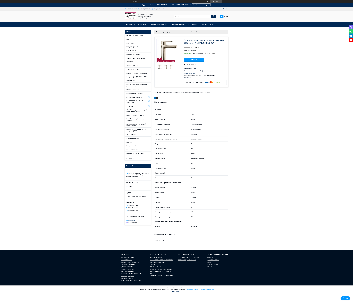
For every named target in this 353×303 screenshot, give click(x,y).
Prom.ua (185, 288)
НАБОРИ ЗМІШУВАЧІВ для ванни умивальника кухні (136, 85)
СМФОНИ (152, 264)
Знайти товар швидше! (201, 5)
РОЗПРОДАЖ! (130, 43)
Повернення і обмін (212, 264)
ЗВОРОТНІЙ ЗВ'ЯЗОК (133, 149)
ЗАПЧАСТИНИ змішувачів (134, 97)
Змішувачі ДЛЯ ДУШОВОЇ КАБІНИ (136, 77)
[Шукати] (213, 16)
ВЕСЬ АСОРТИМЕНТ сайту (134, 35)
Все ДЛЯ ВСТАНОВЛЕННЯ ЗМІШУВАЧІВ (134, 101)
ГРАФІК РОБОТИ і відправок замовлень (135, 154)
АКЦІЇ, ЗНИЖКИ (131, 134)
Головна (129, 24)
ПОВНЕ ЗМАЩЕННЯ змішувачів (187, 260)
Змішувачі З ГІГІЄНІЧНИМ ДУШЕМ (136, 73)
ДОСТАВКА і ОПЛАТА (213, 260)
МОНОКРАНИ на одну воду (134, 93)
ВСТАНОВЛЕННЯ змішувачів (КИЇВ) (188, 257)
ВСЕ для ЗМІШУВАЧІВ (179, 24)
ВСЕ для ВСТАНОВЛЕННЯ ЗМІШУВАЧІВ (161, 260)
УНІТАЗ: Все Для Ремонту (157, 266)
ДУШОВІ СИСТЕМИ (132, 69)
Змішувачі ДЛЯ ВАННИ (133, 54)
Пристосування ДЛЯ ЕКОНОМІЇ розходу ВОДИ (136, 124)
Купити (194, 59)
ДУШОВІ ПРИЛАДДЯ (156, 257)
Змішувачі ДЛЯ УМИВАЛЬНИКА (135, 58)
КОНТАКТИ (194, 24)
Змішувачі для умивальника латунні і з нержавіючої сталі (178, 32)
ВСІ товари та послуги (127, 257)
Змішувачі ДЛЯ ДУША (127, 276)
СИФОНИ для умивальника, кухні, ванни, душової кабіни (136, 110)
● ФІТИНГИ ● (130, 106)
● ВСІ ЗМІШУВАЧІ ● (126, 260)
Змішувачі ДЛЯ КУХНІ (132, 47)
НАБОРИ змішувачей (127, 271)
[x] (157, 98)
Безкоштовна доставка (190, 68)
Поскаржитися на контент (192, 289)
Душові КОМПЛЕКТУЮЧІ (159, 24)
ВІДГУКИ (204, 24)
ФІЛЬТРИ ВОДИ (131, 50)
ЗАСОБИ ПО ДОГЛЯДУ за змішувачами (161, 275)
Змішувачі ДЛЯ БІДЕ (132, 80)
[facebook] (155, 98)
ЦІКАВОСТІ (129, 158)
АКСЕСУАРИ (130, 62)
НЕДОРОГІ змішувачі (132, 89)
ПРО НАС (129, 142)
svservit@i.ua (131, 220)
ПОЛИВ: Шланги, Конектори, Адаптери (135, 119)
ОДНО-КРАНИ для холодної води (131, 280)
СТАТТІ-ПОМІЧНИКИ (132, 138)
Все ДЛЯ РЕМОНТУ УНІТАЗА (135, 115)
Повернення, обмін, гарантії (134, 146)
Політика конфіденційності (207, 289)
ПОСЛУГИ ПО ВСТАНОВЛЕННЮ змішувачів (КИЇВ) (136, 130)
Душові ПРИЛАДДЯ (132, 65)
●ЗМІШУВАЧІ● (142, 24)
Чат (347, 298)
